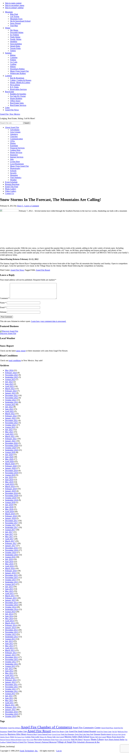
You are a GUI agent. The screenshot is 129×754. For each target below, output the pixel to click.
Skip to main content (13, 3)
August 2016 (10, 557)
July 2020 (9, 455)
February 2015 (11, 598)
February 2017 (11, 543)
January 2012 (10, 682)
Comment (4, 298)
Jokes (12, 737)
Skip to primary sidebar (14, 8)
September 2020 (11, 450)
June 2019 (9, 480)
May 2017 (9, 536)
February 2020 (11, 466)
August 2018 (10, 502)
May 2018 (9, 509)
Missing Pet (43, 737)
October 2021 (10, 425)
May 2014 (9, 618)
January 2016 (10, 573)
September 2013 (11, 637)
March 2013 (10, 650)
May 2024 (9, 370)
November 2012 (11, 659)
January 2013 (10, 655)
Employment (106, 734)
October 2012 (10, 662)
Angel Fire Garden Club (17, 731)
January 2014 (10, 628)
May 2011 (9, 700)
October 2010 (10, 716)
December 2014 (11, 602)
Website (3, 312)
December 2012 (11, 657)
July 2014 (9, 614)
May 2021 (9, 432)
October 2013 (10, 634)
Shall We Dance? (77, 739)
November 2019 (11, 473)
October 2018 (10, 498)
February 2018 (11, 516)
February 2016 (11, 571)
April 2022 (9, 411)
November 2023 (11, 375)
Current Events (56, 734)
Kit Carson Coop (20, 737)
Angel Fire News (17, 270)
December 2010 (11, 712)
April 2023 (9, 386)
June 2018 (9, 507)
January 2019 (10, 491)
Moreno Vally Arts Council (98, 737)
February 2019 (11, 489)
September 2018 (11, 500)
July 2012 (9, 668)
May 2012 (9, 673)
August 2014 (10, 612)
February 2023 (11, 391)
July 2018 (9, 505)
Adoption (3, 728)
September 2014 (11, 609)
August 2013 (10, 639)
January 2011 (10, 709)
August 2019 (10, 475)
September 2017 (11, 527)
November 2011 (11, 687)
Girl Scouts (114, 734)
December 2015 (11, 575)
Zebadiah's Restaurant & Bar (88, 742)
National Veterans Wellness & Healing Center (13, 739)
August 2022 (10, 404)
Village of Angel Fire (67, 742)
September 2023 (11, 377)
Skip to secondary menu (14, 5)
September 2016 (11, 555)
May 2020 (9, 459)
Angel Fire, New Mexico (10, 114)
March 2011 (10, 705)
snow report (21, 351)
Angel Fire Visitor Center (104, 732)
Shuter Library (97, 739)
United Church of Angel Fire (16, 742)
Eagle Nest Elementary (67, 734)
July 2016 (9, 559)
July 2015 (9, 587)
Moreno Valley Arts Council (55, 737)
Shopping (87, 739)
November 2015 (11, 577)
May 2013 (9, 646)
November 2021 (11, 423)
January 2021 (10, 441)
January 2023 (10, 393)
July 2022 (9, 407)
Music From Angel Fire (116, 737)
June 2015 (9, 589)
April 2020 (9, 461)
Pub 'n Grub (30, 739)
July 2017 (9, 532)
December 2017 (11, 521)
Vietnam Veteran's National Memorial (42, 742)
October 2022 (10, 400)
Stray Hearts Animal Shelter (115, 739)
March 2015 (10, 596)
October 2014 (10, 607)
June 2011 (9, 698)
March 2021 (10, 436)
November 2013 (11, 632)
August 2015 (10, 584)
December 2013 (11, 630)
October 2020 (10, 448)
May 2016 (9, 564)
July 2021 (9, 429)
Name (3, 303)
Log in (59, 751)
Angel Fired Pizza (107, 728)
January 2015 (10, 600)
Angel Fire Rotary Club (60, 731)
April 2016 (9, 566)
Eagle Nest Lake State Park (84, 734)
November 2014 (11, 605)
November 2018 (11, 495)
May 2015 (9, 591)
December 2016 (11, 548)
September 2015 (11, 582)
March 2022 (10, 414)
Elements (97, 734)
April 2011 (9, 703)
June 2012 (9, 671)
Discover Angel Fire (8, 333)
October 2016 (10, 552)
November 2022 (11, 398)
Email (3, 307)
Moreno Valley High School (76, 737)
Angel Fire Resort (43, 270)
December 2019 (11, 470)
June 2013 (9, 643)
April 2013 (9, 648)
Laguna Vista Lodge (32, 737)
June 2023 (9, 384)
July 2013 (9, 641)
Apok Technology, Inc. (29, 751)
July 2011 (9, 696)
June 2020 (9, 457)
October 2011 (10, 689)
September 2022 (11, 402)
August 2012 (10, 666)
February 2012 (11, 680)
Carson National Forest (44, 734)
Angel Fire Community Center (87, 727)
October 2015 (10, 580)
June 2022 (9, 409)
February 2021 (11, 439)
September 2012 (11, 664)
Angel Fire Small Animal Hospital (82, 731)
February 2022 (11, 416)
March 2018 (10, 514)
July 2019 (9, 477)
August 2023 (10, 379)
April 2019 (9, 484)
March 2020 (10, 464)
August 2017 (10, 530)
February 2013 (11, 653)
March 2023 (10, 388)
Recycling (38, 739)
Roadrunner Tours (49, 739)
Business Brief (32, 734)
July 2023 (9, 382)
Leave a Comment (31, 206)
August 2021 (10, 427)
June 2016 (9, 562)
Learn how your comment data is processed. (48, 321)
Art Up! (114, 732)
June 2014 (9, 616)
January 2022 (10, 418)
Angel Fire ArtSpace (14, 728)
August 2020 (10, 452)
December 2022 (11, 395)
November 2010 (11, 714)
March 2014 (10, 623)
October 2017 (10, 525)
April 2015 (9, 593)
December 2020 (11, 443)
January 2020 (10, 468)
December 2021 (11, 420)
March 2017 (10, 541)
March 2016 (10, 568)
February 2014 (11, 625)
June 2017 (9, 534)
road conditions (15, 360)
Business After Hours (17, 734)
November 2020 (11, 445)
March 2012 (10, 678)
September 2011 (11, 691)
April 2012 (9, 675)
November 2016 (11, 550)
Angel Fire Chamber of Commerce (46, 727)
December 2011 (11, 684)
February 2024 (11, 373)
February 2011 (11, 707)
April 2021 (9, 434)
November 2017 (11, 523)
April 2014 (9, 621)
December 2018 (11, 493)
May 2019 (9, 482)
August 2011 (10, 694)
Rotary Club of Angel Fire (62, 739)
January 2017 (10, 546)
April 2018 (9, 511)
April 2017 (9, 539)
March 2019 (10, 486)
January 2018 (10, 518)
